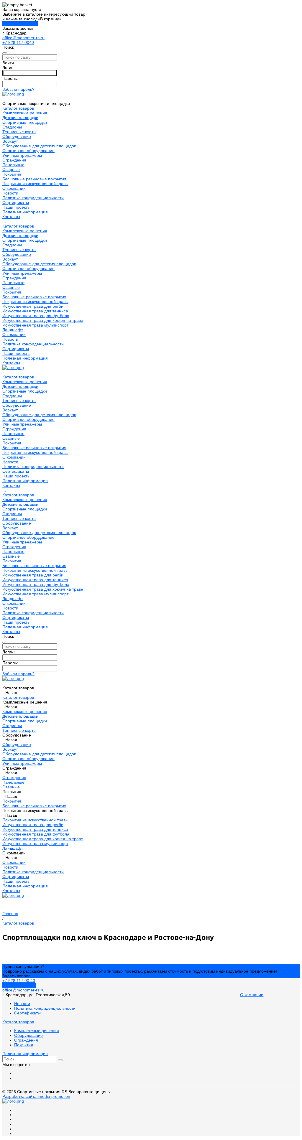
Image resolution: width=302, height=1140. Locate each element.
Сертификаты (15, 202)
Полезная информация (25, 358)
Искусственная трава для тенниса (35, 311)
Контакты (11, 362)
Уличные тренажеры (22, 155)
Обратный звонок (19, 985)
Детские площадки (20, 117)
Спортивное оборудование (28, 150)
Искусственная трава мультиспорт (35, 325)
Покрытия (11, 174)
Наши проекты (16, 353)
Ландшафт (12, 329)
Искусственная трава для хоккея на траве (42, 320)
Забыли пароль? (18, 89)
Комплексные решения (24, 113)
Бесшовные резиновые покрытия (34, 179)
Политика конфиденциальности (33, 197)
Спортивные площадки (24, 122)
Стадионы (12, 127)
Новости (10, 193)
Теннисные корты (19, 131)
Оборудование (16, 136)
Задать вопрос (16, 975)
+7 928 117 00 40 (18, 980)
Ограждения (14, 160)
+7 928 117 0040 (18, 42)
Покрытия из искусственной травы (35, 183)
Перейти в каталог (20, 23)
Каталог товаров (18, 226)
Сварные (11, 169)
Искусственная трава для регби (32, 306)
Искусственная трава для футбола (35, 315)
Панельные (13, 164)
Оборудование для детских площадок (39, 146)
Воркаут (10, 141)
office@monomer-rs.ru (23, 37)
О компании (14, 334)
